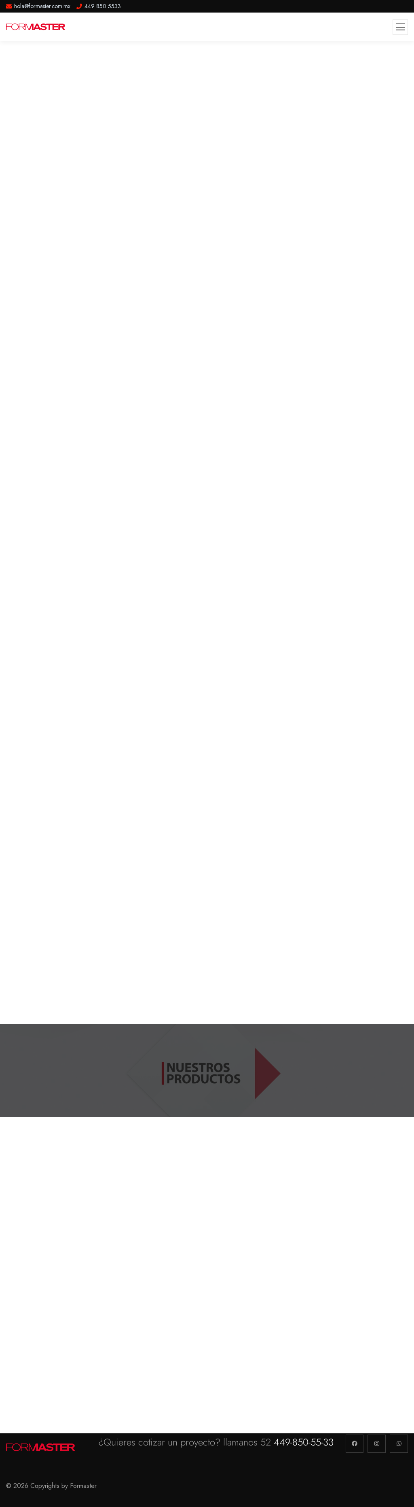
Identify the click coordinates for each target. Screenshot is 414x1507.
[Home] (41, 1447)
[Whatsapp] (399, 1444)
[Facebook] (355, 1444)
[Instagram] (377, 1444)
